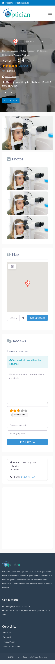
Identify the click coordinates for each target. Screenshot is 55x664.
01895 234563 (28, 476)
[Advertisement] (27, 518)
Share (9, 93)
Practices (14, 50)
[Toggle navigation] (50, 13)
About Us (7, 632)
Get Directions (37, 317)
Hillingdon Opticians (31, 42)
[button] (27, 283)
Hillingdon (7, 55)
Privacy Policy (9, 642)
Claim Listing (11, 76)
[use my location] (23, 318)
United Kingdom (27, 50)
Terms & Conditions (11, 646)
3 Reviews (23, 65)
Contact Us (7, 637)
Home (5, 50)
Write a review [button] (10, 101)
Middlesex (42, 50)
